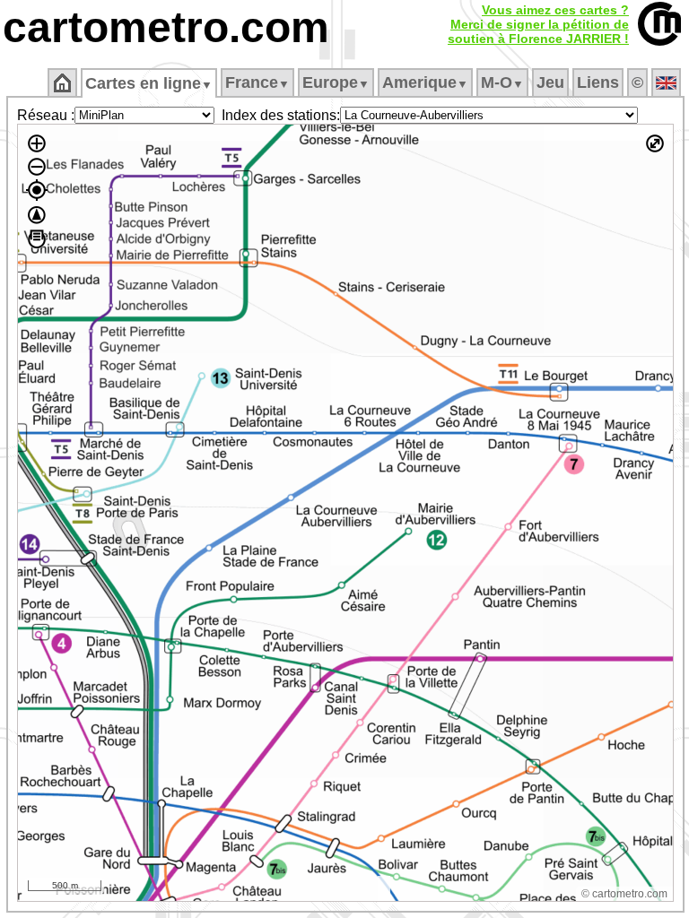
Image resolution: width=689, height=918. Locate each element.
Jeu (550, 82)
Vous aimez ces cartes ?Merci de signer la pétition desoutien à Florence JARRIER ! (538, 24)
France (257, 82)
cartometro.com (166, 27)
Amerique (425, 82)
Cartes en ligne (149, 83)
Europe (336, 82)
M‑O (502, 82)
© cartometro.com (624, 894)
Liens (598, 82)
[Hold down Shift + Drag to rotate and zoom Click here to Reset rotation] (37, 215)
